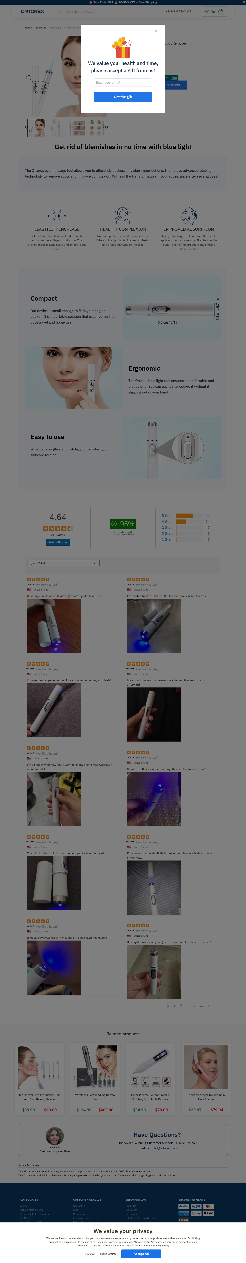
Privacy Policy (161, 1245)
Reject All (90, 1254)
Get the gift (123, 96)
